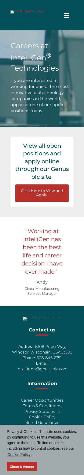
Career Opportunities (42, 400)
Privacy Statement (42, 411)
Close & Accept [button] (22, 466)
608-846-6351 (49, 358)
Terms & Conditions (42, 406)
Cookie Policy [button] (19, 455)
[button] (42, 193)
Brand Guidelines (42, 422)
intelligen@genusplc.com (42, 369)
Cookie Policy (42, 417)
